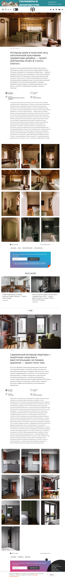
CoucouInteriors (39, 248)
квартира (21, 556)
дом (20, 248)
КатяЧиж (28, 556)
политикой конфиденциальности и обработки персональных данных (30, 263)
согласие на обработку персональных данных (29, 262)
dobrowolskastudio (27, 248)
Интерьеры (5, 300)
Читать (12, 48)
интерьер (13, 248)
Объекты (17, 48)
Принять (52, 574)
